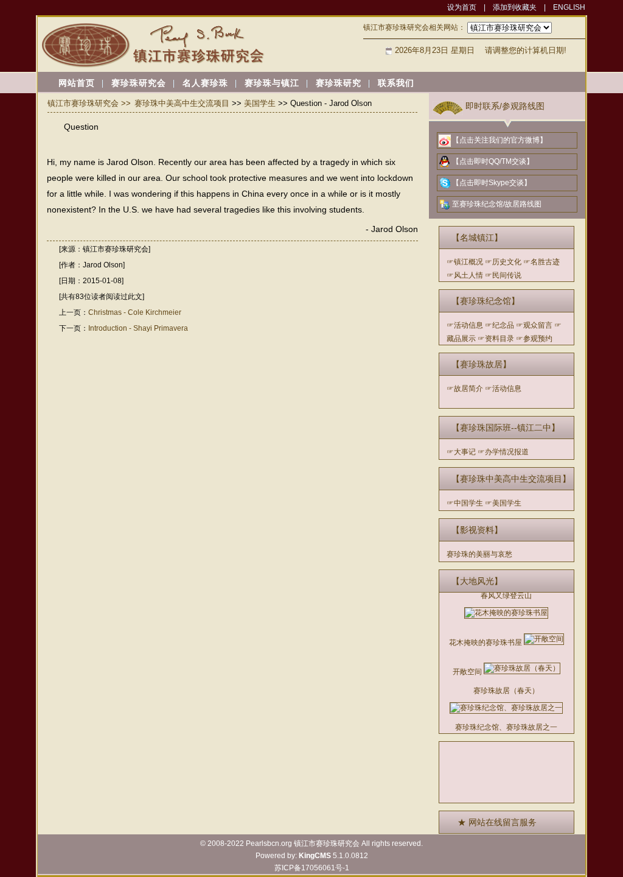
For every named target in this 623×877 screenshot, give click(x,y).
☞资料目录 (496, 338)
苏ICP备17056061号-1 (311, 868)
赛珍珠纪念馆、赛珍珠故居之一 (506, 727)
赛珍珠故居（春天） (506, 690)
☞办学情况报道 (503, 452)
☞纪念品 (499, 325)
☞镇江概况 (465, 262)
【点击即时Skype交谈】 (491, 182)
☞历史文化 (503, 262)
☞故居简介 (465, 388)
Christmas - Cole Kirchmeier (134, 312)
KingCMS (315, 855)
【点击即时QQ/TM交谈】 (493, 161)
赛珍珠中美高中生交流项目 (181, 103)
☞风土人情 (465, 275)
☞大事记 (461, 452)
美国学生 (260, 103)
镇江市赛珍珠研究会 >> (89, 103)
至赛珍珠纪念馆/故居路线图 (496, 204)
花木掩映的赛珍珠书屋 (485, 642)
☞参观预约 (534, 338)
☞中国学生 (465, 503)
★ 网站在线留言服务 (497, 822)
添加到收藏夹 (515, 7)
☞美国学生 (503, 503)
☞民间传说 (503, 275)
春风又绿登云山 (506, 595)
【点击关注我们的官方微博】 (499, 140)
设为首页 (461, 7)
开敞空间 (467, 671)
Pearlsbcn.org (269, 843)
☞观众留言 (534, 325)
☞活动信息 (465, 325)
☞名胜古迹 (541, 262)
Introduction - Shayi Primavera (138, 328)
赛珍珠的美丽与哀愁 (479, 554)
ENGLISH (569, 7)
